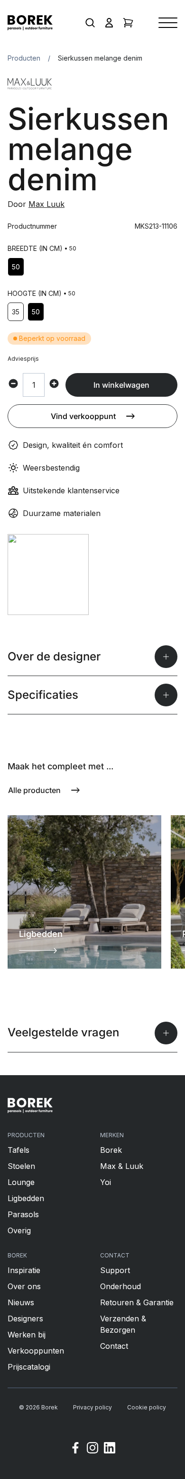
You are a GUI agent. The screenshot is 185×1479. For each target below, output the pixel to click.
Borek (111, 1150)
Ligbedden (26, 1198)
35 (15, 312)
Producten (24, 58)
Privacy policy (92, 1407)
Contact (114, 1346)
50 (16, 267)
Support (115, 1270)
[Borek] (30, 1105)
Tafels (18, 1150)
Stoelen (21, 1166)
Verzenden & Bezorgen (123, 1324)
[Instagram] (92, 1449)
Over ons (24, 1286)
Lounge (21, 1182)
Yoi (105, 1182)
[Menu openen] (167, 23)
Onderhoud (120, 1286)
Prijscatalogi (29, 1367)
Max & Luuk (121, 1166)
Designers (25, 1318)
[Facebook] (75, 1449)
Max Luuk (46, 204)
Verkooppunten (36, 1350)
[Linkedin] (109, 1449)
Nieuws (21, 1302)
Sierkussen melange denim (100, 58)
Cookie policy (146, 1407)
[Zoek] (90, 22)
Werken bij (27, 1334)
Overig (19, 1230)
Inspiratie (24, 1270)
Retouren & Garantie (137, 1302)
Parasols (23, 1214)
